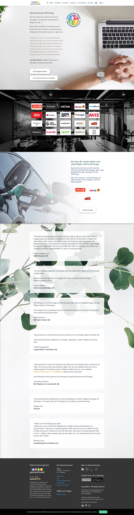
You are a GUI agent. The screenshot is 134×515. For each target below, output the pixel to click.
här (42, 22)
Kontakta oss (60, 476)
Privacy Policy (60, 483)
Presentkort (65, 2)
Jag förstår (103, 512)
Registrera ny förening (63, 485)
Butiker (51, 2)
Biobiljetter (58, 2)
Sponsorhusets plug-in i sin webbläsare (48, 371)
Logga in (101, 2)
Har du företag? (82, 2)
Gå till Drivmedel (87, 210)
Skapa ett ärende (61, 494)
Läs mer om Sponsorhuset (64, 480)
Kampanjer (73, 2)
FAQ (58, 478)
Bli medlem (90, 2)
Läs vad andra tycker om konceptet (44, 78)
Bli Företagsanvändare (40, 71)
